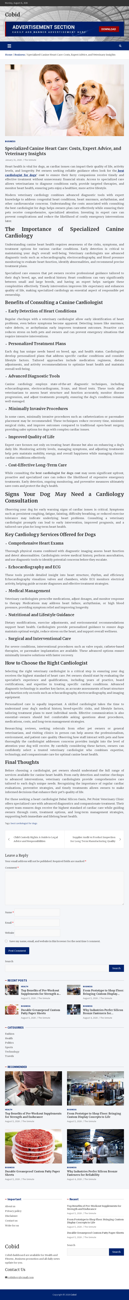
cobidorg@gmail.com (20, 1277)
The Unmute (30, 159)
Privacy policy (13, 1211)
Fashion (9, 1033)
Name (9, 912)
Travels (9, 1056)
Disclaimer (11, 1215)
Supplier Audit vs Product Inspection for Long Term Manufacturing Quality (92, 839)
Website (9, 932)
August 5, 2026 (28, 998)
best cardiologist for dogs (24, 823)
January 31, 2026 (13, 159)
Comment (12, 867)
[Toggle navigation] (9, 46)
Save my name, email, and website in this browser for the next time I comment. (54, 941)
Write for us (12, 1225)
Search (9, 961)
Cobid (12, 14)
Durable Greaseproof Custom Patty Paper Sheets (40, 1011)
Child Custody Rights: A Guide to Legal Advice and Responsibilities (36, 839)
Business (10, 141)
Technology (12, 1051)
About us (10, 1206)
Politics (9, 1042)
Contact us (11, 1220)
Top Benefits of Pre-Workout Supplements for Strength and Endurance (41, 994)
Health (24, 986)
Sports (9, 1047)
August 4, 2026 (90, 1017)
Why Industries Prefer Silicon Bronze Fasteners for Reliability (103, 1013)
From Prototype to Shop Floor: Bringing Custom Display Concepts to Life (103, 994)
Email (9, 922)
